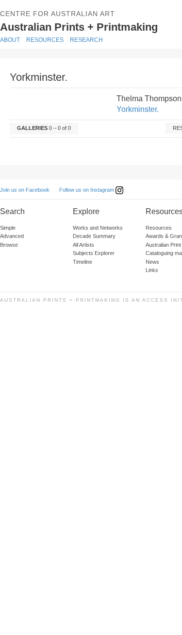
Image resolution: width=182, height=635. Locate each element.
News (152, 262)
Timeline (82, 262)
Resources (45, 39)
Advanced (12, 236)
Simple (8, 228)
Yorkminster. (137, 109)
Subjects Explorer (94, 253)
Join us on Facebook (25, 190)
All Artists (83, 245)
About (10, 39)
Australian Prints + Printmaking (90, 26)
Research (86, 39)
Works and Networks (98, 228)
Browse (9, 245)
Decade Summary (94, 236)
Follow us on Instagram (87, 190)
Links (152, 270)
